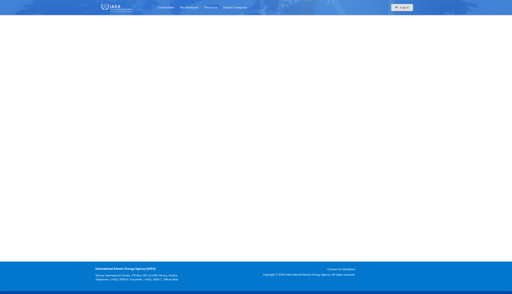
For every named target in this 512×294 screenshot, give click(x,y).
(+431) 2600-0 (119, 279)
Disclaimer (348, 269)
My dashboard (189, 7)
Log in (404, 7)
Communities (166, 7)
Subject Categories (235, 7)
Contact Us (334, 269)
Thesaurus (211, 7)
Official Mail (170, 279)
